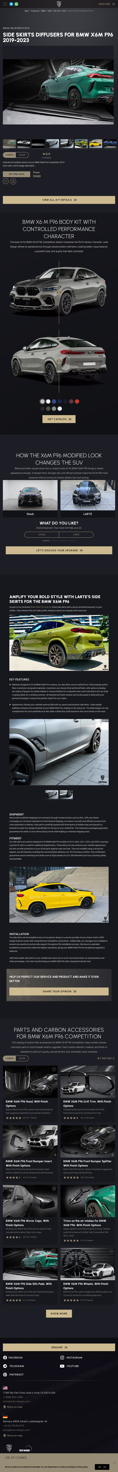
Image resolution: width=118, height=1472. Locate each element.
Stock (42, 534)
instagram (74, 1357)
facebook (16, 1357)
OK (99, 1467)
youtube (72, 1366)
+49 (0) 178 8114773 (13, 1425)
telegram (16, 1366)
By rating (105, 1058)
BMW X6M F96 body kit (41, 607)
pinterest (16, 1374)
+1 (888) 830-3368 (13, 1397)
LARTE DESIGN (9, 1455)
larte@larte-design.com (16, 1401)
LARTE (76, 534)
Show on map (14, 1407)
